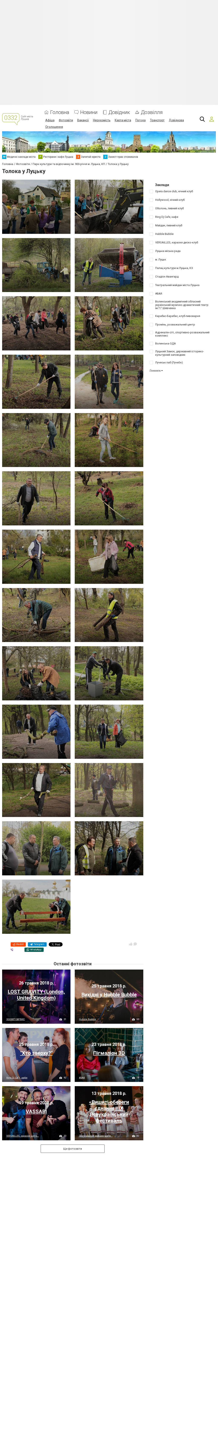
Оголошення (54, 127)
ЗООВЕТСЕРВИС (15, 1019)
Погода (140, 120)
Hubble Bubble (87, 1019)
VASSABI (36, 1111)
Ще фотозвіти (72, 1148)
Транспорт (157, 120)
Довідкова (176, 120)
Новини (89, 112)
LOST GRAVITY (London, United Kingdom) (36, 995)
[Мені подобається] (130, 944)
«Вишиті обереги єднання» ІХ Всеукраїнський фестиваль (109, 1111)
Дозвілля (152, 112)
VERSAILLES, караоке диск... (22, 1136)
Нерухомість (101, 120)
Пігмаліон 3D (109, 1053)
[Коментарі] (135, 944)
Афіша (49, 120)
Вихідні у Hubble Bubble (109, 995)
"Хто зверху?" (36, 1053)
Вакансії (83, 120)
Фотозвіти (66, 120)
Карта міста (123, 120)
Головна (59, 112)
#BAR (82, 1077)
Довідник (119, 112)
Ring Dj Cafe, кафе (16, 1077)
